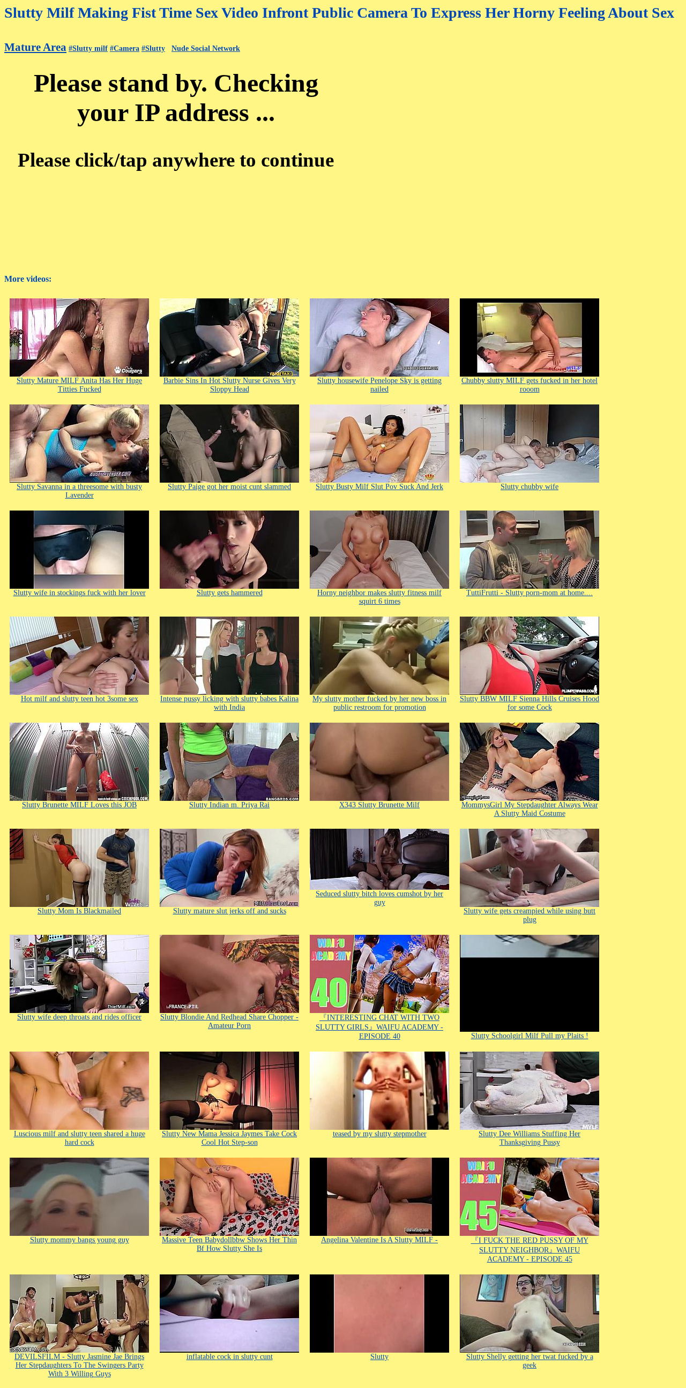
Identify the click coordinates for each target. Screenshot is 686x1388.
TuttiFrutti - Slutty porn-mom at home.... (529, 593)
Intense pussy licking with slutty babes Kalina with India (229, 703)
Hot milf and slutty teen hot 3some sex (79, 699)
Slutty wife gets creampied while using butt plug (529, 915)
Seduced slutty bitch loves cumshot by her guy (379, 898)
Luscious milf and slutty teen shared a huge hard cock (79, 1138)
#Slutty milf (88, 48)
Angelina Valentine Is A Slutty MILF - (379, 1240)
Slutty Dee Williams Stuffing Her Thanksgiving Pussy (529, 1138)
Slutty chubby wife (529, 487)
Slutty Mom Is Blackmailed (79, 911)
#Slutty (153, 48)
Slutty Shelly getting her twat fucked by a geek (529, 1361)
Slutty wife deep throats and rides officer (79, 1017)
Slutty (379, 1357)
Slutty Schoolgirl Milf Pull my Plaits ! (529, 1036)
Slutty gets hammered (230, 593)
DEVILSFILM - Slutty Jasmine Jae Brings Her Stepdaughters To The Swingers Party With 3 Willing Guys (79, 1365)
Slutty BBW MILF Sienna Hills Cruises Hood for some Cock (529, 703)
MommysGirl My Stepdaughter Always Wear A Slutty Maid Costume (529, 809)
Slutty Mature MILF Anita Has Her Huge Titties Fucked (79, 385)
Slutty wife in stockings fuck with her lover (79, 593)
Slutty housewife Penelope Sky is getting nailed (379, 385)
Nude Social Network (206, 48)
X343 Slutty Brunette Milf (379, 805)
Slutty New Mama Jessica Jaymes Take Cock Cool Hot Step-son (229, 1138)
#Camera (124, 48)
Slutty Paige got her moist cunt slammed (229, 487)
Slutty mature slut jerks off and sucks (229, 911)
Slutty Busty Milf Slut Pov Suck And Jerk (379, 487)
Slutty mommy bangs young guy (79, 1240)
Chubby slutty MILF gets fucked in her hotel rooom (529, 385)
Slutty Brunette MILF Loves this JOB (79, 805)
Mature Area (35, 47)
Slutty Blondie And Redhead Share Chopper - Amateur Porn (229, 1021)
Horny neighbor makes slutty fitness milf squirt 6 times (379, 597)
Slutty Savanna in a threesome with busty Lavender (79, 491)
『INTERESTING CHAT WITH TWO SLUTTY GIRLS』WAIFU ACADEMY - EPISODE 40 (379, 1027)
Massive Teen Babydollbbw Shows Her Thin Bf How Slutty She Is (229, 1244)
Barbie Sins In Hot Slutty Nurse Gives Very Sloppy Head (229, 385)
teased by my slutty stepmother (380, 1134)
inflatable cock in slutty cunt (230, 1357)
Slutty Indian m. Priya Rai (229, 805)
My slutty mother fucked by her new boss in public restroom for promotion (379, 703)
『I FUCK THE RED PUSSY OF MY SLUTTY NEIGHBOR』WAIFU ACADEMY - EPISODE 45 (529, 1249)
